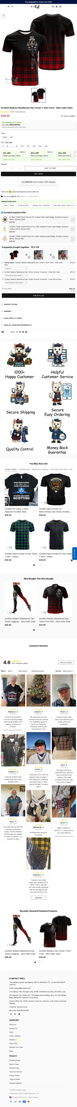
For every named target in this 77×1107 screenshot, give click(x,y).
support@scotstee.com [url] (22, 988)
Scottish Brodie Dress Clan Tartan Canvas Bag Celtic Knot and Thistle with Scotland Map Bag (64, 836)
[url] (17, 112)
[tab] (34, 565)
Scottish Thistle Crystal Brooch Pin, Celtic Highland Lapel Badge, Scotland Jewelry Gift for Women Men (38, 237)
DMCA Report (33, 1097)
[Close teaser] (72, 560)
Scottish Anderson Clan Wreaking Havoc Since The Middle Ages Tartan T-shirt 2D (13, 730)
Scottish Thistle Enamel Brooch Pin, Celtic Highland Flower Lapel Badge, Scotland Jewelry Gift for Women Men (38, 228)
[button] (74, 553)
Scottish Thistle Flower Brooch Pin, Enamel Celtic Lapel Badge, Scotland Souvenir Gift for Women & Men (38, 218)
